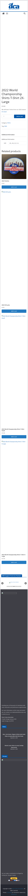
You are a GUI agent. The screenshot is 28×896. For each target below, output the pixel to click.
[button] (2, 583)
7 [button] (15, 586)
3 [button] (9, 586)
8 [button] (16, 586)
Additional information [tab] (8, 134)
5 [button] (12, 586)
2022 (5, 126)
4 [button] (11, 586)
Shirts (9, 123)
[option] (14, 582)
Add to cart (19, 116)
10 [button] (19, 586)
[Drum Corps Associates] (3, 13)
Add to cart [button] (14, 187)
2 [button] (8, 586)
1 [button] (7, 586)
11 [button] (20, 586)
